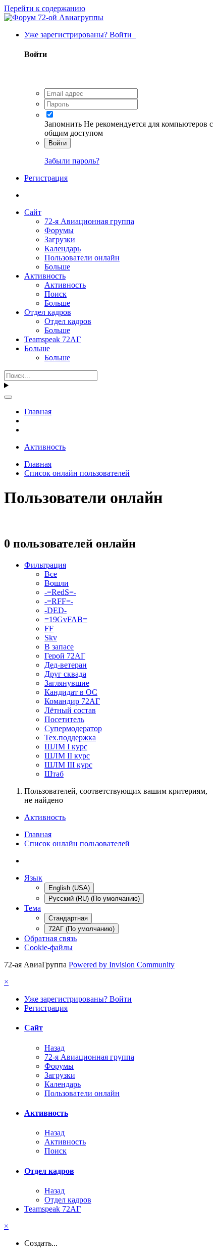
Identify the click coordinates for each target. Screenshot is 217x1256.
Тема (32, 908)
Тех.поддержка (70, 737)
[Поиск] (8, 397)
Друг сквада (65, 674)
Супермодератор (73, 728)
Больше (57, 266)
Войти (57, 143)
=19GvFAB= (65, 619)
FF (48, 628)
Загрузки (59, 239)
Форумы (59, 230)
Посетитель (64, 719)
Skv (50, 637)
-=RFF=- (58, 601)
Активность (45, 275)
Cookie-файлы (48, 947)
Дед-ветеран (65, 665)
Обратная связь (50, 938)
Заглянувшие (66, 683)
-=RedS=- (60, 592)
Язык (33, 877)
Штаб (54, 774)
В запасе (59, 646)
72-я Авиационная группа (89, 221)
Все (50, 574)
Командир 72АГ (72, 701)
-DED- (55, 610)
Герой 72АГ (64, 655)
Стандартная (68, 918)
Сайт (32, 212)
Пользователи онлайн (82, 257)
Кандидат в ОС (70, 692)
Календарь (62, 248)
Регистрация (46, 178)
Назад (54, 1048)
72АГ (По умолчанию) (81, 929)
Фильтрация (45, 565)
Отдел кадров (47, 312)
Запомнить (63, 124)
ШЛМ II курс (67, 755)
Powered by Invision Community (122, 964)
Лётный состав (70, 710)
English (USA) (69, 888)
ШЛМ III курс (68, 764)
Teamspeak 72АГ (52, 339)
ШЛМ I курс (65, 746)
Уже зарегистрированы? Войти (80, 34)
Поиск (55, 294)
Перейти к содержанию (44, 8)
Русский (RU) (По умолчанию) (94, 898)
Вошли (56, 583)
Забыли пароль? (71, 160)
